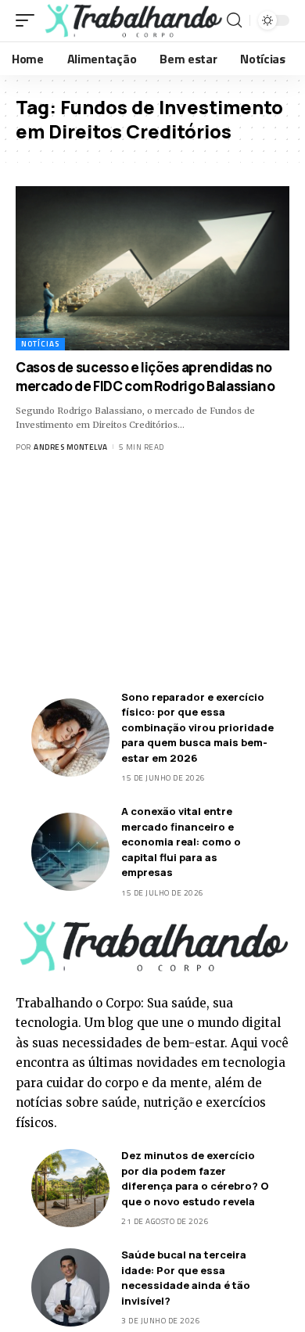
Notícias (40, 344)
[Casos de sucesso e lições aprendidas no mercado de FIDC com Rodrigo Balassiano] (152, 268)
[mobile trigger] (29, 20)
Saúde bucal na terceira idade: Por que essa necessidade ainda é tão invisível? (185, 1278)
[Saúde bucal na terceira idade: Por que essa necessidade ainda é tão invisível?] (70, 1287)
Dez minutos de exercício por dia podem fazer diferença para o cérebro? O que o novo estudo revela (195, 1178)
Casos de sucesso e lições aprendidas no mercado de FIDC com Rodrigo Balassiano (145, 376)
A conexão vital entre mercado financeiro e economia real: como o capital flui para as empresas (181, 841)
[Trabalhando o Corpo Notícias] (132, 20)
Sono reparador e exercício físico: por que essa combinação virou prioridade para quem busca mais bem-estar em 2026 (197, 727)
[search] (234, 20)
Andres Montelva (71, 447)
